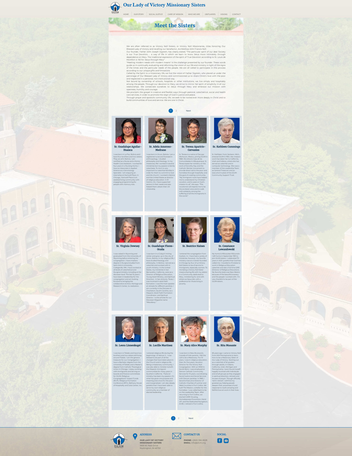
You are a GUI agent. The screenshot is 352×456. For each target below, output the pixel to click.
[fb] (219, 440)
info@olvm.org (198, 443)
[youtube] (226, 440)
